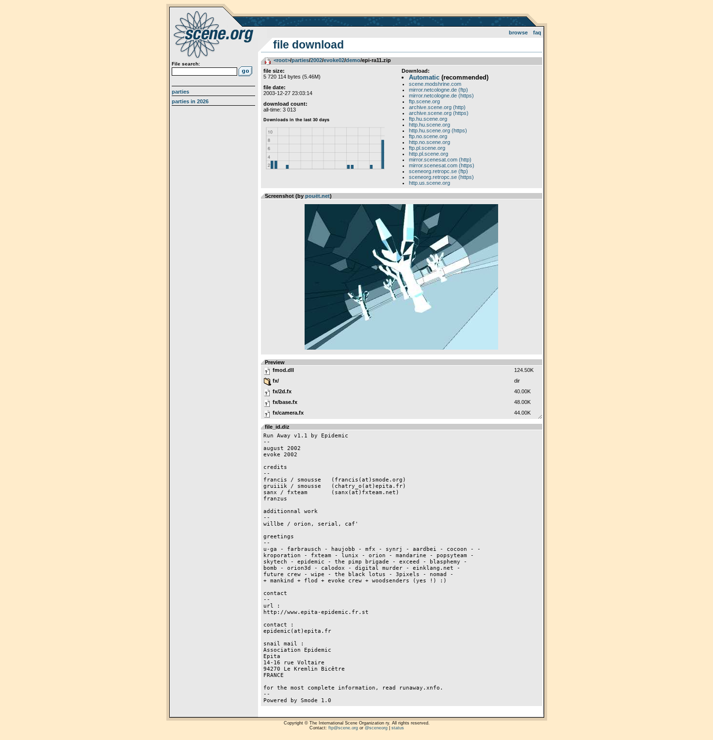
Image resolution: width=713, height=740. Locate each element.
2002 (316, 60)
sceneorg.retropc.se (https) (441, 177)
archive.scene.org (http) (437, 107)
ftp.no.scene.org (428, 136)
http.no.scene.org (429, 142)
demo (353, 60)
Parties (180, 92)
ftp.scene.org (424, 101)
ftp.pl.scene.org (427, 148)
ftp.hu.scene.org (428, 119)
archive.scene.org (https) (439, 113)
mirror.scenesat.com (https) (441, 165)
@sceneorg (376, 727)
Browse (518, 32)
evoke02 (334, 60)
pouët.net (317, 196)
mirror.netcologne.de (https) (441, 95)
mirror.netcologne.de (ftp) (438, 90)
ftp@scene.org (343, 727)
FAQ (537, 32)
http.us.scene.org (429, 183)
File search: (186, 63)
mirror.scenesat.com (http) (440, 159)
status (397, 727)
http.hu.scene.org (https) (438, 130)
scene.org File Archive (214, 34)
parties (300, 60)
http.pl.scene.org (428, 154)
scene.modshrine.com (435, 84)
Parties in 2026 (190, 101)
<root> (282, 60)
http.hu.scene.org (429, 125)
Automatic (424, 77)
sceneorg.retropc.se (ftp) (438, 171)
